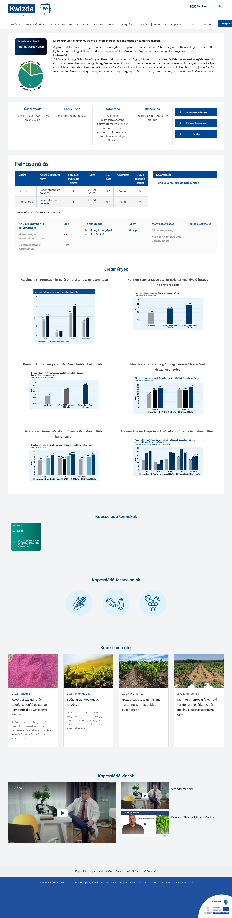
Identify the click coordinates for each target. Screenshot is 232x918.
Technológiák (34, 24)
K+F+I (109, 871)
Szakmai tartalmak (62, 24)
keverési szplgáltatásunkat (181, 183)
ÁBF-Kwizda (150, 871)
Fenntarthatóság (104, 24)
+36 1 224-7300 (161, 882)
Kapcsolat (177, 24)
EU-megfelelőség (196, 123)
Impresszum (96, 871)
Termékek (14, 24)
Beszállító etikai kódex (128, 871)
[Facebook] (220, 6)
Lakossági (206, 24)
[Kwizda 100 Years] (45, 9)
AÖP (86, 24)
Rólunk (158, 24)
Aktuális (144, 24)
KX (193, 24)
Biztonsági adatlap (196, 112)
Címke (196, 134)
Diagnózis (127, 24)
